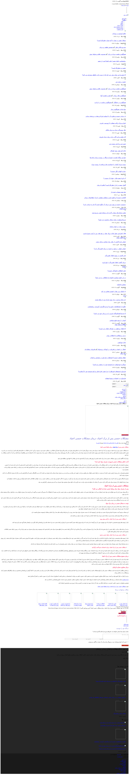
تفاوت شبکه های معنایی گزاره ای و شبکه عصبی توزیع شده (109, 213)
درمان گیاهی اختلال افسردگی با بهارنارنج (114, 262)
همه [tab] (122, 21)
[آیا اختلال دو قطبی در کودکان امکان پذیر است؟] (125, 326)
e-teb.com (119, 756)
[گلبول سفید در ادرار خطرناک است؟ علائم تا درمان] (125, 182)
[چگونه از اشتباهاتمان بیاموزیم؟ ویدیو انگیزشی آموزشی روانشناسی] (125, 304)
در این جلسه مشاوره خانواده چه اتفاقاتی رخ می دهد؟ (110, 277)
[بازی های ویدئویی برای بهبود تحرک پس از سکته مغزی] (125, 297)
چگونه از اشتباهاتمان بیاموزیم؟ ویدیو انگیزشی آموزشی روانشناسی (107, 306)
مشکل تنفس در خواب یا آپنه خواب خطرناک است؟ (111, 40)
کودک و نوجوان (122, 769)
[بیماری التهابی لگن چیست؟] (125, 168)
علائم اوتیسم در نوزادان (119, 33)
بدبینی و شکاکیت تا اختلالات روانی (116, 335)
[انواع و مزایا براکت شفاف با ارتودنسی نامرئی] (125, 120)
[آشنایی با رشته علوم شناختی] (125, 317)
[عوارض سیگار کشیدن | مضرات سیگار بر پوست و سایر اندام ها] (125, 155)
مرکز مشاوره (125, 579)
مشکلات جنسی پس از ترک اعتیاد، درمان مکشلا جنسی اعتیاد (112, 586)
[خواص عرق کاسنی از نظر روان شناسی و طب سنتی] (125, 239)
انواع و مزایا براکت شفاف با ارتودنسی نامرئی (113, 123)
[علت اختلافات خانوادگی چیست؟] (125, 268)
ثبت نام (123, 5)
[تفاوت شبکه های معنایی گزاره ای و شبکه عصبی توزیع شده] (125, 210)
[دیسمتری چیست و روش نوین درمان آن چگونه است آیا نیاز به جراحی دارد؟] (125, 201)
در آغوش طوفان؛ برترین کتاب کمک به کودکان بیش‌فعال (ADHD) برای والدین (107, 697)
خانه (125, 401)
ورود (127, 5)
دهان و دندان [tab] (120, 25)
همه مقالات (123, 761)
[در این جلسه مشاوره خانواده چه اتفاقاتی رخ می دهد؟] (125, 275)
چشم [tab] (122, 22)
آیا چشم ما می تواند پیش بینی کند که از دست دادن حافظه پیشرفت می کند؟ (104, 75)
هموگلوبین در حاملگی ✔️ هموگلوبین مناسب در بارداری (110, 102)
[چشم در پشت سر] (125, 79)
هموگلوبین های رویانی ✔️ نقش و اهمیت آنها (113, 95)
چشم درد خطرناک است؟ (119, 68)
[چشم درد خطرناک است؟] (125, 65)
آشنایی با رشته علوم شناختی (117, 320)
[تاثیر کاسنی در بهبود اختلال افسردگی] (125, 253)
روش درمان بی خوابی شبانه (118, 226)
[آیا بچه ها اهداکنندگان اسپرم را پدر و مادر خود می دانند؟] (125, 310)
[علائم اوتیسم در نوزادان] (125, 31)
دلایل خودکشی (122, 342)
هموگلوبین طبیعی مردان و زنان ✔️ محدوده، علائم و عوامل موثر (107, 54)
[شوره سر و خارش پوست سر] (125, 141)
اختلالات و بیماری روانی (120, 324)
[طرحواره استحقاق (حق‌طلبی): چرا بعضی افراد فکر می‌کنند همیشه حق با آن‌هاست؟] (125, 368)
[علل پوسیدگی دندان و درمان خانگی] (125, 127)
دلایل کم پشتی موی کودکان (118, 151)
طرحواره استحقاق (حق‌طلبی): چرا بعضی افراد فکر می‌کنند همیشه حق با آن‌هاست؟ (102, 371)
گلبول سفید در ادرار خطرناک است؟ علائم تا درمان (111, 185)
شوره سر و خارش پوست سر (117, 144)
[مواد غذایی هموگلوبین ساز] (125, 106)
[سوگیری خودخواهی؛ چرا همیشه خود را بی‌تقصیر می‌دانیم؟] (125, 362)
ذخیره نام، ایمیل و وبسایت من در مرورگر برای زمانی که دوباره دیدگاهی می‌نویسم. (107, 642)
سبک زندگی (123, 353)
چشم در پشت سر (121, 82)
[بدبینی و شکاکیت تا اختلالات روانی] (125, 333)
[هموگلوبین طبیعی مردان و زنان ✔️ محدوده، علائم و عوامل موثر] (125, 51)
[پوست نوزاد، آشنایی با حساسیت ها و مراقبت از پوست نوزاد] (125, 161)
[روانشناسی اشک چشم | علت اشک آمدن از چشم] (125, 58)
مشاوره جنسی (122, 402)
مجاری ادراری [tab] (120, 28)
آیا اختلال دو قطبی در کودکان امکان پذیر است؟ (112, 328)
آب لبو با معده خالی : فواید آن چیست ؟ (114, 178)
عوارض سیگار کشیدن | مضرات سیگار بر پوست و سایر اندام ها (108, 157)
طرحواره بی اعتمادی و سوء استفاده (115, 378)
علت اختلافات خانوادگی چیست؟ (117, 271)
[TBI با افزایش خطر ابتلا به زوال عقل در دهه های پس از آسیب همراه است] (125, 230)
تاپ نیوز (124, 18)
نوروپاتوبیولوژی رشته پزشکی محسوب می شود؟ (112, 219)
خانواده (124, 266)
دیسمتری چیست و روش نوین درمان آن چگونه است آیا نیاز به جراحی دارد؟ (104, 204)
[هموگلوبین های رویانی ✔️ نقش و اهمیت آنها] (125, 93)
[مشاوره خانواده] (125, 282)
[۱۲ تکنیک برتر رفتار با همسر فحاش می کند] (125, 288)
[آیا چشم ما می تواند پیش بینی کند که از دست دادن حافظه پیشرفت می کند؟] (125, 72)
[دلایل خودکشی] (125, 339)
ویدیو (124, 295)
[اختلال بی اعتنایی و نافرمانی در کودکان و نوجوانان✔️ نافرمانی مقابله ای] (125, 346)
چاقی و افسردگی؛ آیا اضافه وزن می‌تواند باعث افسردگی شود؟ (111, 681)
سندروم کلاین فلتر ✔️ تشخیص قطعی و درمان (112, 47)
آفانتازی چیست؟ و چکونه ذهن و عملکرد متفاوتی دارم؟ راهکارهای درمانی (105, 197)
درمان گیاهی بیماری (121, 237)
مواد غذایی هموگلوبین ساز (118, 109)
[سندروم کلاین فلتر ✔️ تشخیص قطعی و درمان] (125, 44)
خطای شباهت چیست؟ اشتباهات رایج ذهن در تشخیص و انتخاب (108, 357)
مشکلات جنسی (122, 613)
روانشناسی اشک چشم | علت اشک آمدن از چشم (112, 61)
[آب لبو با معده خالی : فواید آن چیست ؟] (125, 175)
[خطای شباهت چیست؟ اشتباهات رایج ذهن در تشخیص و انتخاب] (125, 355)
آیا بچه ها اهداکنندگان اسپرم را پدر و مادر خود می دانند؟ (110, 313)
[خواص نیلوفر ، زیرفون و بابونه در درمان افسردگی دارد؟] (125, 246)
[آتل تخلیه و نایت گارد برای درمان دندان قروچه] (125, 134)
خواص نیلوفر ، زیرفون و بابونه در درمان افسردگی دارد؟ (110, 248)
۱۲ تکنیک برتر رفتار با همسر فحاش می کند (113, 291)
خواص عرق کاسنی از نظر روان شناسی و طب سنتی (111, 242)
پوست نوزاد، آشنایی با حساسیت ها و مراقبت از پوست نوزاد (109, 164)
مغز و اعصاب (122, 208)
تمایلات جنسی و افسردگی (119, 713)
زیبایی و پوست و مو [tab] (118, 26)
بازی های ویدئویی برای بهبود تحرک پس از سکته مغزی (110, 299)
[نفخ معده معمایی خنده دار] (125, 189)
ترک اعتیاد (115, 447)
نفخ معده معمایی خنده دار (118, 192)
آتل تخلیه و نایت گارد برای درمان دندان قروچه (112, 137)
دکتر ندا (98, 443)
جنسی (124, 772)
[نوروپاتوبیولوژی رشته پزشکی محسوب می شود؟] (125, 217)
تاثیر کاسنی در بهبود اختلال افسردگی (115, 255)
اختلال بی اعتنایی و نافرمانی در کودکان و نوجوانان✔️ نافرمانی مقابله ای (105, 349)
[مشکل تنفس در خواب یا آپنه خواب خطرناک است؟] (125, 37)
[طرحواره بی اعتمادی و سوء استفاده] (125, 375)
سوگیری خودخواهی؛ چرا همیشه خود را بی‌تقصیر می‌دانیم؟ (109, 364)
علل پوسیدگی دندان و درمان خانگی (116, 130)
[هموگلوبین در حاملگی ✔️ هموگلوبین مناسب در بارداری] (125, 99)
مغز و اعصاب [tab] (120, 29)
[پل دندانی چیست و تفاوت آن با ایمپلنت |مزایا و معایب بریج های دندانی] (125, 113)
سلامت (124, 20)
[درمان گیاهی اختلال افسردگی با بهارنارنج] (125, 259)
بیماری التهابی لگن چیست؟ (118, 171)
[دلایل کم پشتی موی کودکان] (125, 148)
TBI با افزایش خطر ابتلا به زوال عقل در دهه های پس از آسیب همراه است (104, 233)
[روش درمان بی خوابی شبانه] (125, 224)
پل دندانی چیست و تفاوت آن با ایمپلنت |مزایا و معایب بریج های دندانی (106, 116)
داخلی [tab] (121, 24)
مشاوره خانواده (121, 284)
